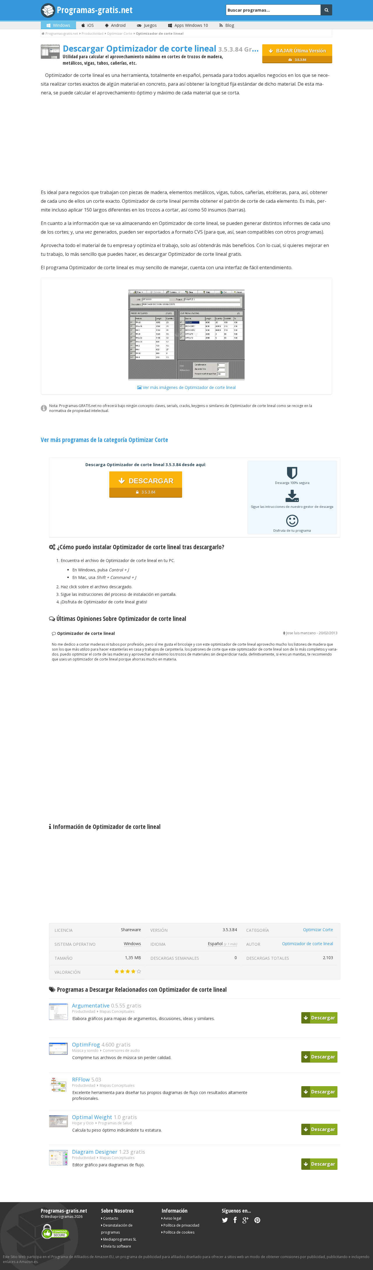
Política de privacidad (181, 1225)
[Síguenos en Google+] (245, 1221)
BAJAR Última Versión (300, 54)
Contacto (110, 1218)
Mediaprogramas (59, 1216)
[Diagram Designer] (60, 1176)
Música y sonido (85, 1050)
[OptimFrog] (60, 1065)
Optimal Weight (92, 1117)
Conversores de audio (121, 1050)
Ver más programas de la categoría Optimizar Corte (104, 440)
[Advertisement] (186, 142)
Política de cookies (178, 1232)
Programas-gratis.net (95, 10)
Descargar (322, 1017)
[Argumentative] (60, 1030)
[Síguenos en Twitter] (225, 1221)
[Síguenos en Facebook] (235, 1221)
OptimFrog (86, 1044)
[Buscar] (326, 9)
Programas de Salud (115, 1123)
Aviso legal (172, 1218)
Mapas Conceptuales (117, 1011)
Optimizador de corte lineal (307, 943)
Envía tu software (116, 1246)
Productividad (83, 1011)
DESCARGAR (150, 485)
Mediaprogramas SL (119, 1239)
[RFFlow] (60, 1102)
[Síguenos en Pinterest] (257, 1221)
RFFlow (81, 1079)
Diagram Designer (94, 1151)
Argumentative (91, 1005)
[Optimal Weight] (60, 1137)
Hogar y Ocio (83, 1123)
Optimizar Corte (318, 929)
